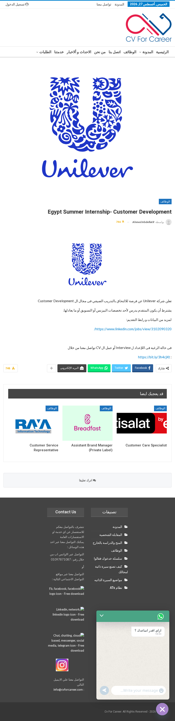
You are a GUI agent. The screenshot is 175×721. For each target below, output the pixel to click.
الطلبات (45, 52)
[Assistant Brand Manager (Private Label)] (87, 423)
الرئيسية (162, 52)
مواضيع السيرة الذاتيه (108, 580)
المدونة (119, 4)
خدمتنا (59, 52)
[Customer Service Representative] (33, 423)
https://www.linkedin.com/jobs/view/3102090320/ (133, 329)
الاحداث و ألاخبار (79, 52)
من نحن (100, 52)
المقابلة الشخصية (110, 535)
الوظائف (130, 52)
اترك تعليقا (86, 480)
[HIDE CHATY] (162, 709)
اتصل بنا (115, 52)
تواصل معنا (104, 4)
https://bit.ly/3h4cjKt (154, 357)
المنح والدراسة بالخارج (107, 543)
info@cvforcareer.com (68, 689)
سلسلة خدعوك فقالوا (108, 558)
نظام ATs (116, 588)
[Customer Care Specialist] (142, 423)
